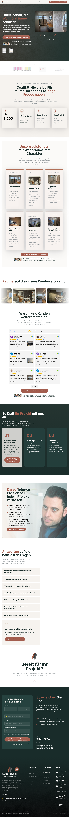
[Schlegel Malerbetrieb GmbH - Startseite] (5, 2)
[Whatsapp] (10, 794)
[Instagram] (3, 794)
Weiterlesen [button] (13, 348)
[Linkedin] (7, 794)
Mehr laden (34, 386)
